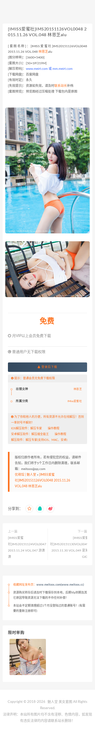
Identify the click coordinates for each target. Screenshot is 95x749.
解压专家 (36, 428)
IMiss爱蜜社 (75, 401)
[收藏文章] (29, 509)
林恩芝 (43, 51)
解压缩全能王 (40, 434)
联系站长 (60, 85)
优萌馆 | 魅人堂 (25, 474)
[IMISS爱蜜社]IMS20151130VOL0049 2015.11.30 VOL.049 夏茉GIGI (69, 547)
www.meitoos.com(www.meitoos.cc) (60, 584)
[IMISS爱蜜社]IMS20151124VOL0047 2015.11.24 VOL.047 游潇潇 (27, 547)
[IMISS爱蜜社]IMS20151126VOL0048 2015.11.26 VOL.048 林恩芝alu (42, 480)
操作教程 (53, 428)
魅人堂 (53, 702)
